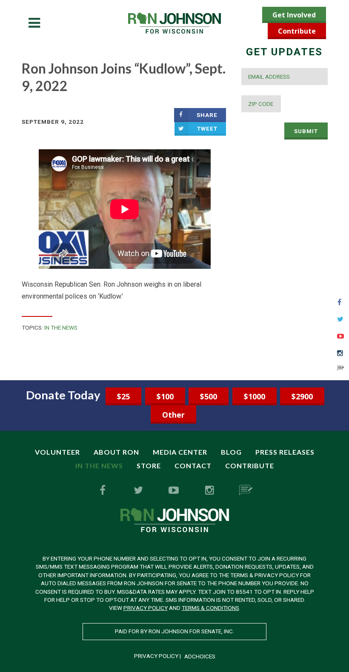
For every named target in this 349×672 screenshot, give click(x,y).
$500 (208, 396)
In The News (60, 327)
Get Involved (294, 15)
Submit (306, 131)
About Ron (116, 452)
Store (149, 465)
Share (207, 114)
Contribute (297, 31)
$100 (165, 396)
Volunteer (57, 452)
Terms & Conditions (210, 607)
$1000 (254, 396)
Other (173, 415)
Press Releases (285, 452)
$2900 (302, 396)
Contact (193, 465)
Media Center (180, 452)
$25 (123, 396)
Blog (231, 452)
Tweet (207, 128)
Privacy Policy (145, 607)
